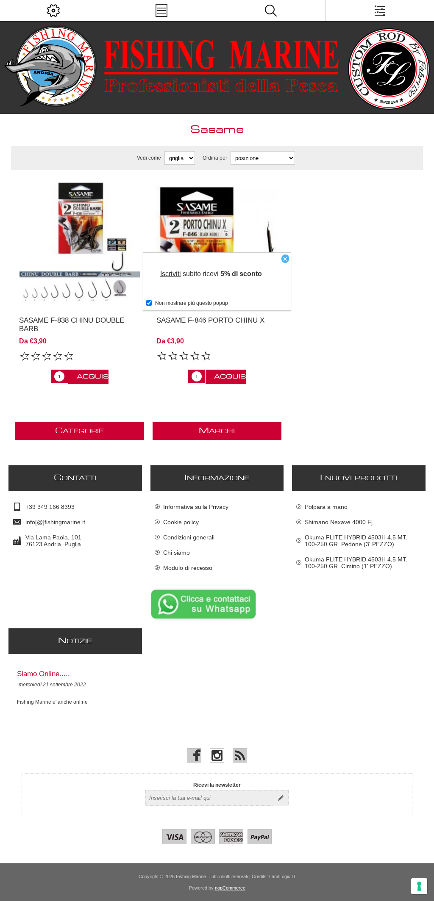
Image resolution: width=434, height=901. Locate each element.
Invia (280, 798)
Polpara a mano (326, 506)
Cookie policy (181, 522)
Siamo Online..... (43, 674)
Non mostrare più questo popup (191, 303)
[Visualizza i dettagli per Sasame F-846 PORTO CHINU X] (216, 242)
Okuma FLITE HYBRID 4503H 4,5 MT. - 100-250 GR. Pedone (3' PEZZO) (358, 540)
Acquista (92, 377)
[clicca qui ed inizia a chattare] (203, 619)
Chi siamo (176, 552)
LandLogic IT (282, 876)
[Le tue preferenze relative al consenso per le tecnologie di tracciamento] (419, 886)
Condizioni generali (188, 537)
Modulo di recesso (187, 567)
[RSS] (240, 755)
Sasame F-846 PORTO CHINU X (210, 320)
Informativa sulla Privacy (195, 506)
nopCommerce (230, 887)
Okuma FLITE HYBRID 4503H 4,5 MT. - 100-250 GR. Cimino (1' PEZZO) (358, 562)
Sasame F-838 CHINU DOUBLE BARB (71, 324)
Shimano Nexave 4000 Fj (339, 522)
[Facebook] (194, 755)
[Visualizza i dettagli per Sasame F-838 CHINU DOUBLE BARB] (79, 242)
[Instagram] (217, 755)
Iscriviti (170, 273)
